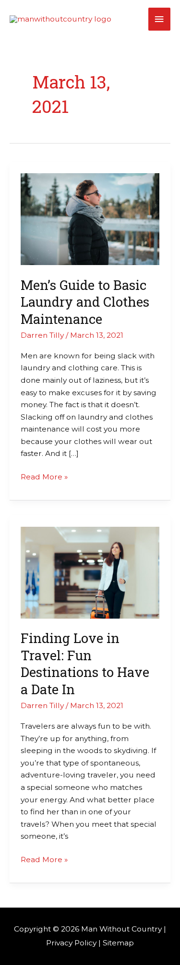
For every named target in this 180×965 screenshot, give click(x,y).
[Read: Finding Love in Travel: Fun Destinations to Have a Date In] (90, 572)
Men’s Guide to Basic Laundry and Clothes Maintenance (85, 301)
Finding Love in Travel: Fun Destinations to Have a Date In (85, 663)
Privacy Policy (71, 942)
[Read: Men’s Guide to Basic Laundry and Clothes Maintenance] (90, 218)
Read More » (44, 476)
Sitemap (118, 942)
